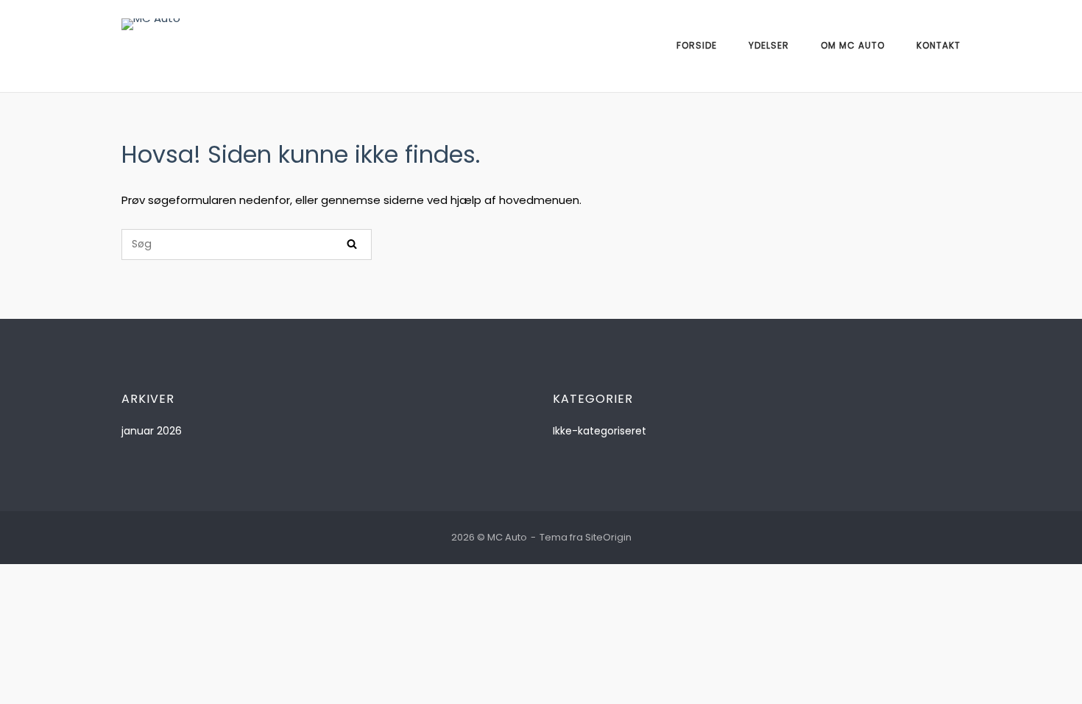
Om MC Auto (853, 45)
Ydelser (769, 45)
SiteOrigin (608, 537)
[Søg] (352, 244)
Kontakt (938, 45)
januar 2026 (151, 430)
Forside (696, 45)
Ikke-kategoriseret (599, 430)
